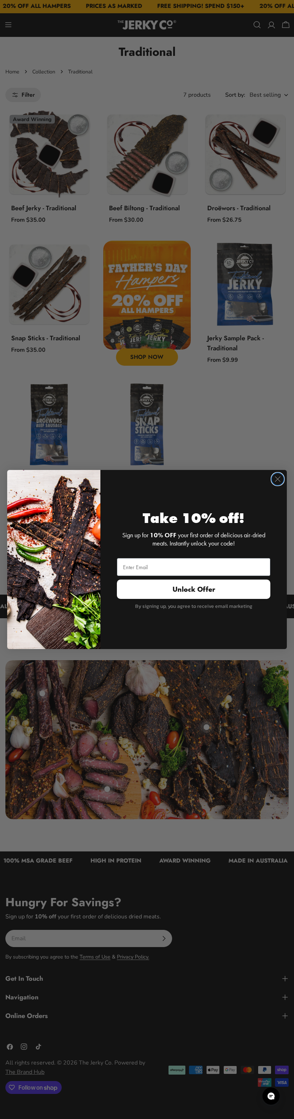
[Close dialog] (277, 479)
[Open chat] (271, 1096)
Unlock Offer (193, 589)
